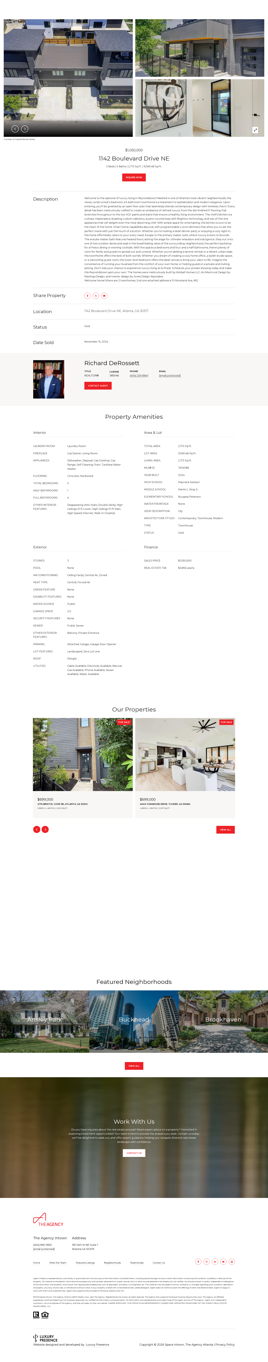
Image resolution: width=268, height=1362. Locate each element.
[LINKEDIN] (215, 1262)
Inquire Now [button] (134, 177)
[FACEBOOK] (198, 1262)
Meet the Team (57, 1262)
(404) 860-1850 (42, 1244)
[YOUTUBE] (223, 1262)
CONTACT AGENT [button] (98, 385)
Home (36, 1262)
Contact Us (159, 1263)
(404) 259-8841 (139, 375)
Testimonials (136, 1262)
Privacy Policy (225, 1344)
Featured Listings (85, 1262)
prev (36, 829)
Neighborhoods (112, 1262)
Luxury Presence (97, 1344)
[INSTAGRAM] (206, 1262)
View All (225, 829)
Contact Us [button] (134, 1153)
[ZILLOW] (232, 1262)
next (45, 829)
